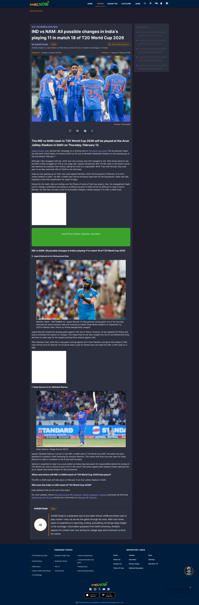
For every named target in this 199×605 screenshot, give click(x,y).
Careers (132, 555)
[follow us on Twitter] (99, 589)
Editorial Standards (136, 568)
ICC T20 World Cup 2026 (45, 27)
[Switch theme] (150, 3)
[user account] (167, 3)
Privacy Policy (134, 564)
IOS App (49, 497)
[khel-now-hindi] (156, 3)
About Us (116, 559)
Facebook (77, 495)
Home (115, 555)
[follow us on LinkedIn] (108, 589)
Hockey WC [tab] (112, 4)
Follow (54, 44)
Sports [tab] (100, 4)
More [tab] (138, 4)
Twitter (85, 495)
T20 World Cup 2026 (97, 151)
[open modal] (189, 570)
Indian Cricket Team (40, 151)
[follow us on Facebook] (90, 589)
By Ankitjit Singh (40, 44)
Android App (37, 497)
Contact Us (117, 564)
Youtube (102, 495)
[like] (70, 131)
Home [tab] (90, 4)
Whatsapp (81, 497)
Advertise (132, 559)
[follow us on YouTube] (103, 589)
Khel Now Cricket (61, 495)
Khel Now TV (153, 564)
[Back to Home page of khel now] (39, 4)
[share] (92, 131)
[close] (190, 587)
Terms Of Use (118, 568)
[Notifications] (161, 3)
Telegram (92, 497)
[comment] (77, 131)
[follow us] (85, 131)
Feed (150, 555)
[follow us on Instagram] (95, 589)
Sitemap (151, 559)
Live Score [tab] (126, 4)
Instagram (93, 495)
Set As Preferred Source (120, 44)
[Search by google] (145, 3)
